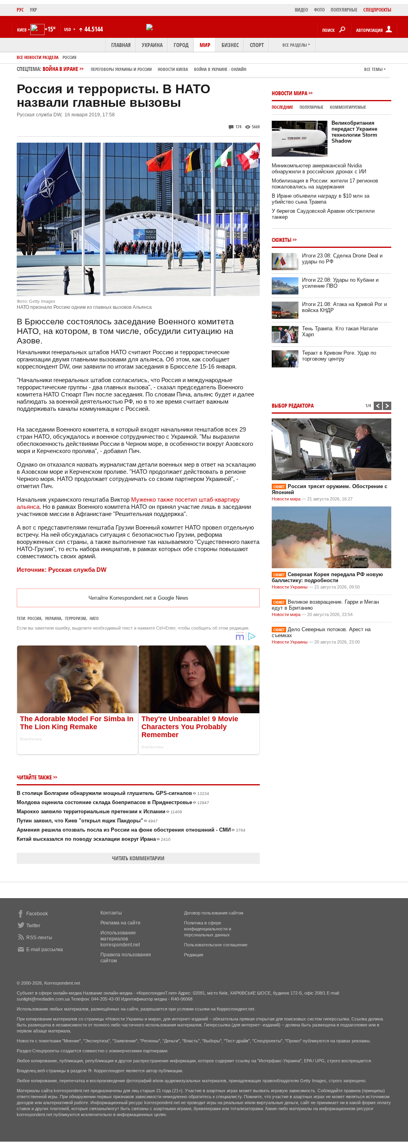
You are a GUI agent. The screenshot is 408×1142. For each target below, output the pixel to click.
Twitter (33, 925)
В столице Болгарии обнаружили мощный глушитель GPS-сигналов (113, 793)
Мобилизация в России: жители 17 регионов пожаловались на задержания (325, 184)
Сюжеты (281, 239)
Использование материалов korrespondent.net (120, 939)
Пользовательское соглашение (215, 944)
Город (181, 45)
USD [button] (68, 29)
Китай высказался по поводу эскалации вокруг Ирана (94, 839)
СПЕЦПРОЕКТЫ (377, 9)
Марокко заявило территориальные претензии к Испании (99, 811)
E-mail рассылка (44, 949)
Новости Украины (290, 587)
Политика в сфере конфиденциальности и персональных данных (207, 928)
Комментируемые (348, 107)
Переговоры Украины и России (121, 69)
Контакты (111, 913)
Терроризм (75, 618)
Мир (205, 45)
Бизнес (230, 45)
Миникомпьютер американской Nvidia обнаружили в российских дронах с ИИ (319, 169)
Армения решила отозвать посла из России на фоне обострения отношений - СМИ (131, 830)
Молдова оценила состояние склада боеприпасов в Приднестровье (113, 802)
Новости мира (289, 93)
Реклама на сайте (120, 923)
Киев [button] (22, 30)
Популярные (312, 107)
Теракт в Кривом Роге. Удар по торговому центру (339, 356)
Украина (152, 45)
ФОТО (319, 9)
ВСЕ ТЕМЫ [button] (373, 69)
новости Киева (173, 69)
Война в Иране (144, 69)
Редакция (193, 954)
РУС (20, 9)
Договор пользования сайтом (213, 912)
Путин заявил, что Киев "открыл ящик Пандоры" (87, 821)
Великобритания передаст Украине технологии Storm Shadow (354, 132)
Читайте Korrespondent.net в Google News (138, 598)
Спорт (257, 45)
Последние (282, 107)
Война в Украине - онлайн (220, 69)
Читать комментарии (138, 858)
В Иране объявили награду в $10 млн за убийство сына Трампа (320, 199)
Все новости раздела (38, 57)
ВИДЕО (301, 9)
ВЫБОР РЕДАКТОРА (293, 405)
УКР (33, 9)
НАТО (94, 618)
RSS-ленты (39, 937)
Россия (69, 57)
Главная (121, 45)
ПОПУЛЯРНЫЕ (344, 9)
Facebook (37, 913)
